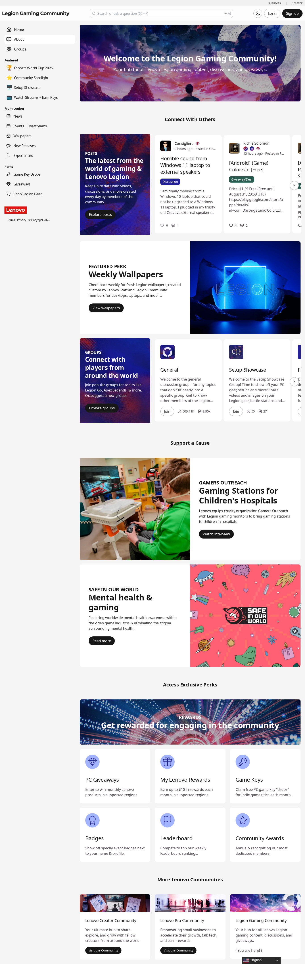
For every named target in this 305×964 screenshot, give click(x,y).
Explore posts (100, 214)
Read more (101, 640)
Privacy (21, 220)
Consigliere (184, 143)
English (255, 960)
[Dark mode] (257, 13)
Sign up (292, 13)
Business (274, 3)
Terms (11, 220)
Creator (297, 3)
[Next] (294, 185)
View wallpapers (106, 307)
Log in (272, 13)
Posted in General (205, 149)
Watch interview (216, 534)
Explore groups (102, 408)
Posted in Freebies (275, 153)
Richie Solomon (256, 143)
